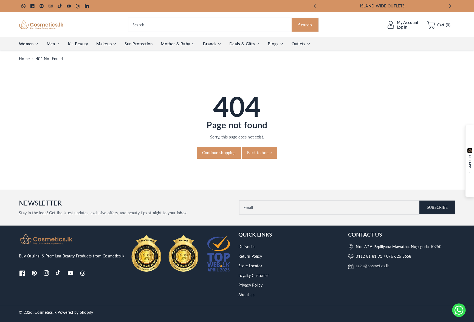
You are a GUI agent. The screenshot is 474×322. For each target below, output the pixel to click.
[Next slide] (450, 6)
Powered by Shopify (75, 312)
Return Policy (250, 256)
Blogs (273, 43)
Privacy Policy (250, 285)
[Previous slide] (315, 6)
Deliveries (246, 246)
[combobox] (223, 25)
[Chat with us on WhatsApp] (459, 310)
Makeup (104, 43)
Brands (209, 43)
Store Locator (250, 265)
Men (51, 43)
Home (24, 58)
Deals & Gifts (242, 43)
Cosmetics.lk (46, 312)
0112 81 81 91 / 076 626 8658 (383, 256)
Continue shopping (218, 152)
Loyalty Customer (253, 275)
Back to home (259, 152)
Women (26, 43)
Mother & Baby (175, 43)
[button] (439, 25)
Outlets (299, 43)
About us (246, 294)
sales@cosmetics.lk (372, 265)
